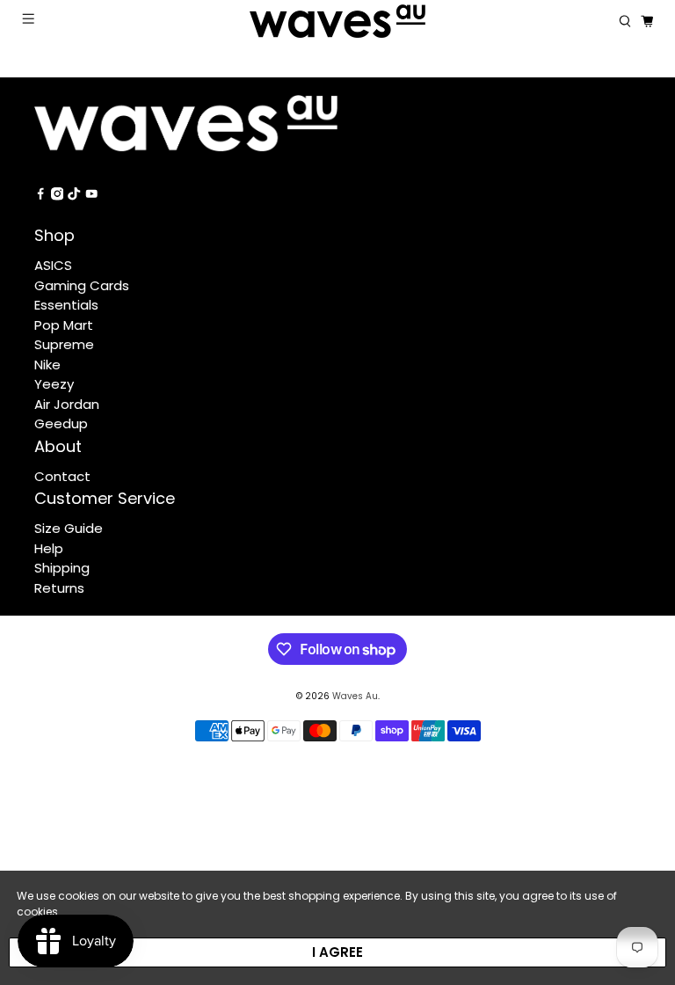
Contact (62, 476)
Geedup (61, 423)
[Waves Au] (337, 21)
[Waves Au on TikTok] (74, 195)
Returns (59, 588)
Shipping (62, 567)
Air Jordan (66, 404)
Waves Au (355, 696)
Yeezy (54, 384)
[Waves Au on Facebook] (40, 195)
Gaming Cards (81, 285)
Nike (47, 364)
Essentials (66, 305)
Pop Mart (63, 325)
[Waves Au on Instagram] (57, 195)
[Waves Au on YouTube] (91, 195)
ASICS (53, 265)
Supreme (64, 344)
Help (48, 548)
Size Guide (68, 528)
